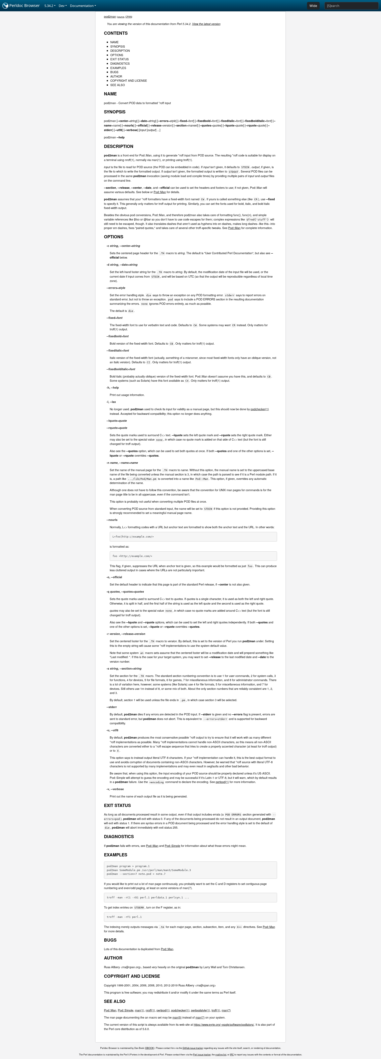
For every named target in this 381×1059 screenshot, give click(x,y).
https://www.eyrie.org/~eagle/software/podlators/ (224, 1024)
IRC (232, 1054)
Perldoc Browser (24, 5)
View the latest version (206, 24)
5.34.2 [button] (48, 6)
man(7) (226, 1010)
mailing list (220, 1054)
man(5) (177, 1017)
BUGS (114, 72)
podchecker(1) (260, 409)
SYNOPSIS (117, 46)
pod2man (110, 16)
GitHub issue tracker (193, 1047)
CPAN (128, 16)
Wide (313, 6)
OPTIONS (116, 55)
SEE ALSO (117, 85)
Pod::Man (160, 192)
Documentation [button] (82, 6)
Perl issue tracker (202, 1054)
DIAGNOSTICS (120, 63)
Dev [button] (61, 6)
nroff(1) (150, 1010)
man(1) (139, 1010)
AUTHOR (116, 76)
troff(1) (216, 1010)
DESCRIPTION (120, 50)
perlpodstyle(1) (200, 1010)
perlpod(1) (222, 782)
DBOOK (149, 1047)
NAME (114, 42)
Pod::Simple (172, 845)
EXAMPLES (118, 68)
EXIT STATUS (119, 59)
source (120, 16)
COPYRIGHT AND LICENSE (128, 80)
